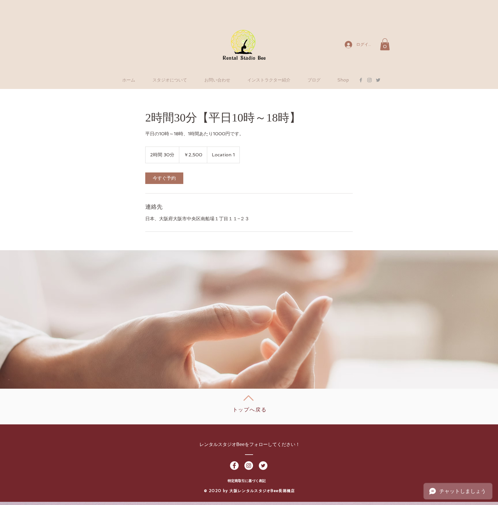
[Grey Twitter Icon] (378, 80)
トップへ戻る (250, 410)
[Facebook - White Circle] (234, 465)
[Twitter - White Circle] (263, 465)
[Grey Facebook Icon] (361, 80)
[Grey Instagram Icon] (369, 80)
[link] (164, 178)
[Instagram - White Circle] (248, 465)
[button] (385, 44)
